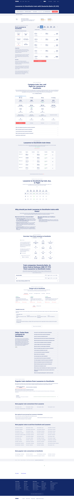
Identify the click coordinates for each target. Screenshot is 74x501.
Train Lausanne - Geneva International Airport (21, 408)
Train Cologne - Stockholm (30, 434)
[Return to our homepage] (17, 1)
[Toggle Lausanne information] (57, 396)
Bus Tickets (26, 481)
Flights (26, 1)
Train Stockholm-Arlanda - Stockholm (31, 455)
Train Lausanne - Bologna (29, 436)
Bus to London (26, 486)
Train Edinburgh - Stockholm (19, 432)
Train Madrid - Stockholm (51, 427)
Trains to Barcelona (18, 487)
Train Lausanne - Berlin (51, 436)
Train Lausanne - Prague (29, 431)
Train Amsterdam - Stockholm (19, 443)
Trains (21, 1)
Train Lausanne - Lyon (40, 427)
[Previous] (25, 190)
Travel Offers (52, 485)
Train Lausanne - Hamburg (30, 443)
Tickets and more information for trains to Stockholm (23, 418)
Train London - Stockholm (19, 429)
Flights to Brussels (35, 485)
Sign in (58, 1)
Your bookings (50, 1)
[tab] (37, 29)
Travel (51, 481)
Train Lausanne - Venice (40, 436)
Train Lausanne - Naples (29, 438)
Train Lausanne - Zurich (18, 431)
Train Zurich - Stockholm (40, 441)
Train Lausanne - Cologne (51, 438)
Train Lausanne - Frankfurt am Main (20, 434)
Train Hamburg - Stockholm (52, 441)
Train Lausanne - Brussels (51, 429)
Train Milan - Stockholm (18, 441)
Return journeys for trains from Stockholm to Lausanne (23, 417)
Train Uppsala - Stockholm (41, 455)
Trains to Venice (17, 485)
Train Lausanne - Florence (51, 431)
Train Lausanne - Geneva (51, 432)
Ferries (28, 1)
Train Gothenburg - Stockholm (41, 454)
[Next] (57, 27)
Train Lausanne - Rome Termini (30, 429)
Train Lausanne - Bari (18, 438)
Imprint (24, 498)
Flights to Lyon (35, 484)
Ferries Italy (43, 486)
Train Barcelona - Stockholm (52, 439)
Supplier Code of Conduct (40, 498)
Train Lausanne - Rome (40, 443)
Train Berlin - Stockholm (29, 439)
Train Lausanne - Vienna (29, 427)
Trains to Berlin (17, 486)
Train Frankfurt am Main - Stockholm (53, 443)
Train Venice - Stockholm (51, 434)
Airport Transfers (53, 484)
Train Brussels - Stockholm (30, 441)
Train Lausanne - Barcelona (41, 429)
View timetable (18, 45)
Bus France (25, 484)
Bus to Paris (26, 487)
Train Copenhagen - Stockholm (19, 454)
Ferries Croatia (44, 484)
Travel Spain (52, 486)
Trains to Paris (17, 484)
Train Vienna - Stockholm (40, 432)
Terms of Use (28, 498)
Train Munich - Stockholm (19, 427)
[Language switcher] (45, 1)
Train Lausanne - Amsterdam (41, 439)
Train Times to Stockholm (30, 460)
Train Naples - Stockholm (40, 438)
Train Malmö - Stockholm (51, 454)
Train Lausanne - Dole (29, 408)
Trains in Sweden (23, 460)
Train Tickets (17, 481)
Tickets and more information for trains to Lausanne (45, 417)
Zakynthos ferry (44, 487)
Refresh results (36, 148)
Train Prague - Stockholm (40, 431)
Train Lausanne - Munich (18, 436)
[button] (35, 12)
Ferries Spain (44, 485)
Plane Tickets (35, 481)
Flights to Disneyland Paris (37, 486)
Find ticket (18, 35)
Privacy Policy (33, 498)
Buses (23, 1)
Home (16, 460)
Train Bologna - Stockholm (30, 432)
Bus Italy (25, 485)
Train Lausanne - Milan (18, 439)
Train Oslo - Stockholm (29, 454)
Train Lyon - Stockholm (40, 434)
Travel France (52, 487)
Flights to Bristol (35, 487)
